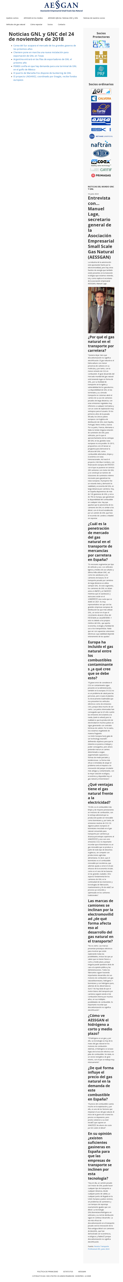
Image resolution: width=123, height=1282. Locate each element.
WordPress (79, 1276)
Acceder (88, 1276)
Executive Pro (51, 1276)
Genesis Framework (67, 1276)
